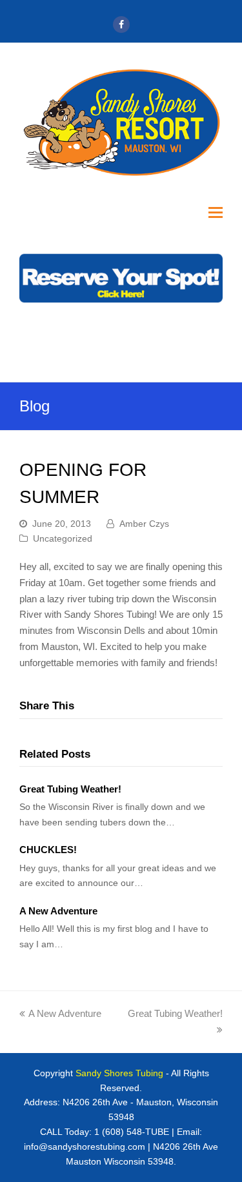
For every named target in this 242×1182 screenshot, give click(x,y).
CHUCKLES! (48, 849)
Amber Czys (144, 523)
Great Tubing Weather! (70, 788)
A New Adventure (58, 910)
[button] (215, 212)
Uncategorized (62, 538)
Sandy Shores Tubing (119, 1073)
